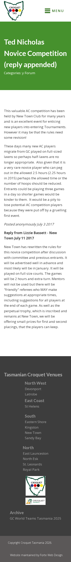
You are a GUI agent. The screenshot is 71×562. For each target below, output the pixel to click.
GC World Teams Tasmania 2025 (35, 518)
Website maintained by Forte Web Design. (36, 555)
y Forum (28, 73)
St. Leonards (32, 464)
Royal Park (31, 469)
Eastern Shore (35, 422)
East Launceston (35, 453)
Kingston (31, 427)
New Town (33, 432)
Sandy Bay (33, 438)
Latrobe (31, 394)
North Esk (30, 458)
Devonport (33, 389)
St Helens (32, 406)
